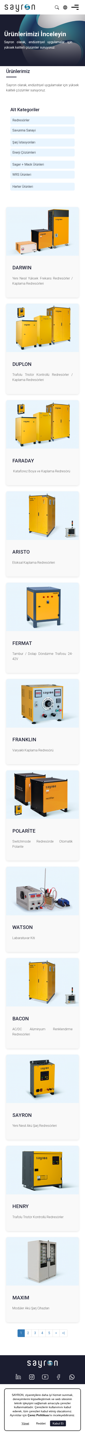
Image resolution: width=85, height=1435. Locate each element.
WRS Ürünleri (21, 175)
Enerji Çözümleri (24, 152)
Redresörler (21, 120)
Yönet (25, 1423)
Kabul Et (58, 1423)
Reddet (41, 1423)
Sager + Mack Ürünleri (28, 164)
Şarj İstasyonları (23, 142)
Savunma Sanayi (24, 130)
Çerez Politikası (38, 1415)
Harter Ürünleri (22, 187)
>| (63, 1333)
